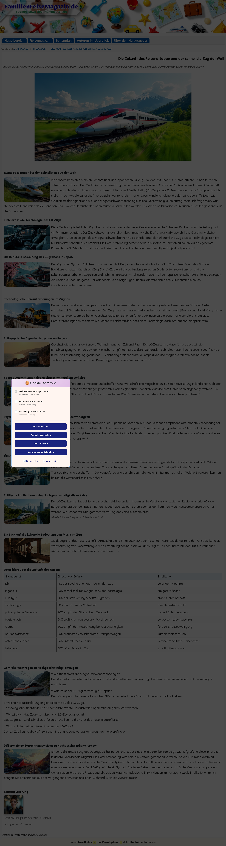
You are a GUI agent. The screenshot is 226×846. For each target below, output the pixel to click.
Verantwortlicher (81, 842)
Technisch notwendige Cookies (34, 391)
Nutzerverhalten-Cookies (31, 401)
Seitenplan (64, 40)
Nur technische (40, 426)
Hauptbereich (14, 40)
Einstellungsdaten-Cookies (32, 411)
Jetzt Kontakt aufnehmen (139, 842)
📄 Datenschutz (31, 461)
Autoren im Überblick (93, 40)
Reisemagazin (40, 40)
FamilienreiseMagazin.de (41, 6)
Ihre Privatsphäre (108, 842)
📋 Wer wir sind (50, 461)
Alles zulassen (41, 443)
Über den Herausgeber (130, 40)
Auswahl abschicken (41, 435)
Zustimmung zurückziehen (41, 452)
